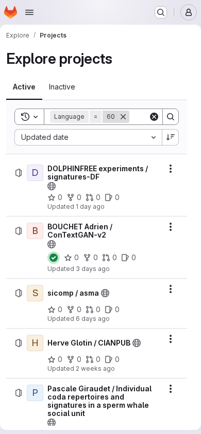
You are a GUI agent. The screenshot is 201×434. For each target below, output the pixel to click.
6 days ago (93, 318)
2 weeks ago (95, 368)
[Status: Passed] (53, 257)
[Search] (170, 117)
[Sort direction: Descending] (170, 137)
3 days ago (93, 269)
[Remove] (123, 117)
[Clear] (154, 117)
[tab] (24, 87)
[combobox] (88, 137)
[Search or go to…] (161, 12)
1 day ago (90, 206)
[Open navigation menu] (29, 12)
